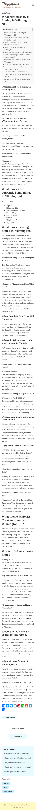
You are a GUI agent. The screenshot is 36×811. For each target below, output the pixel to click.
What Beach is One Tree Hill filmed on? (18, 52)
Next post (18, 736)
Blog (5, 787)
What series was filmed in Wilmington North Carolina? (17, 38)
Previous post (18, 729)
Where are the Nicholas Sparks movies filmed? (18, 75)
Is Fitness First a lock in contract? (16, 753)
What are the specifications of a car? (17, 758)
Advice (6, 783)
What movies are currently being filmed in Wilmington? (16, 43)
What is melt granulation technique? (17, 767)
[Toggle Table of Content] (30, 29)
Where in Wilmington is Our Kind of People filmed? (17, 56)
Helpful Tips (8, 791)
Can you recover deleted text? (15, 763)
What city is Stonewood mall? (15, 772)
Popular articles (9, 717)
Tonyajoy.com (10, 4)
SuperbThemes (18, 807)
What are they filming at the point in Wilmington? (17, 61)
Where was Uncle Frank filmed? (16, 72)
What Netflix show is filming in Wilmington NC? (15, 34)
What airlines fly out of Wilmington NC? (17, 80)
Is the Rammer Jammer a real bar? (16, 64)
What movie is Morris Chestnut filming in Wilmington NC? (18, 68)
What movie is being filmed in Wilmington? (14, 48)
